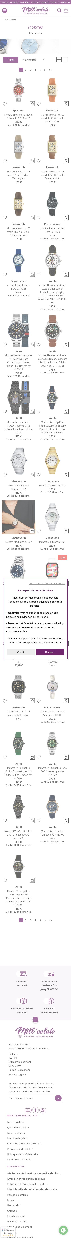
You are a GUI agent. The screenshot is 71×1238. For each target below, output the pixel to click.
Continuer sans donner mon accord (47, 583)
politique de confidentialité (43, 642)
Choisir (21, 652)
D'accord (50, 652)
